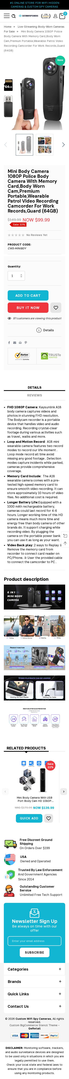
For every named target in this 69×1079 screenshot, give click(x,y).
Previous (5, 791)
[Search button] (14, 16)
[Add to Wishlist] (55, 307)
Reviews (34, 395)
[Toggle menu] (7, 16)
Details (34, 387)
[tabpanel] (34, 791)
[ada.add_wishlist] (48, 818)
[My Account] (55, 16)
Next (63, 791)
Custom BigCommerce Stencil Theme (34, 1025)
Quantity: (14, 266)
